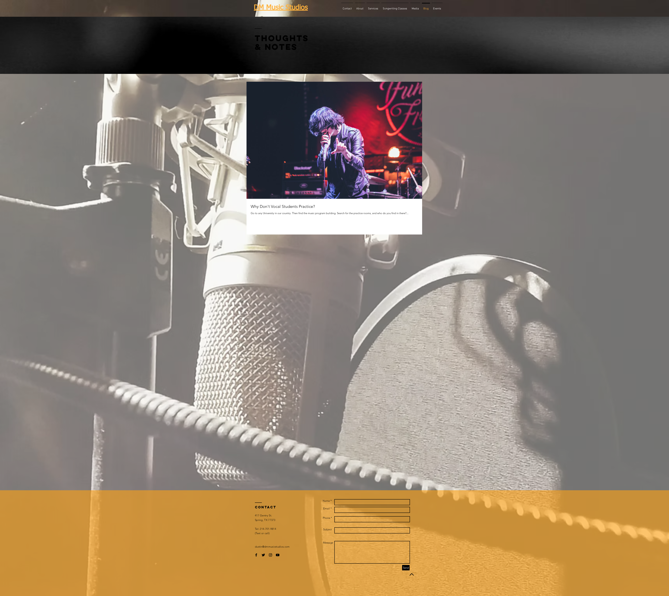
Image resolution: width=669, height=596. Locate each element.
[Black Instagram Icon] (270, 555)
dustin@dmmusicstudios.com (272, 546)
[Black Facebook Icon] (256, 555)
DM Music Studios (281, 7)
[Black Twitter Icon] (263, 555)
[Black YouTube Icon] (277, 555)
